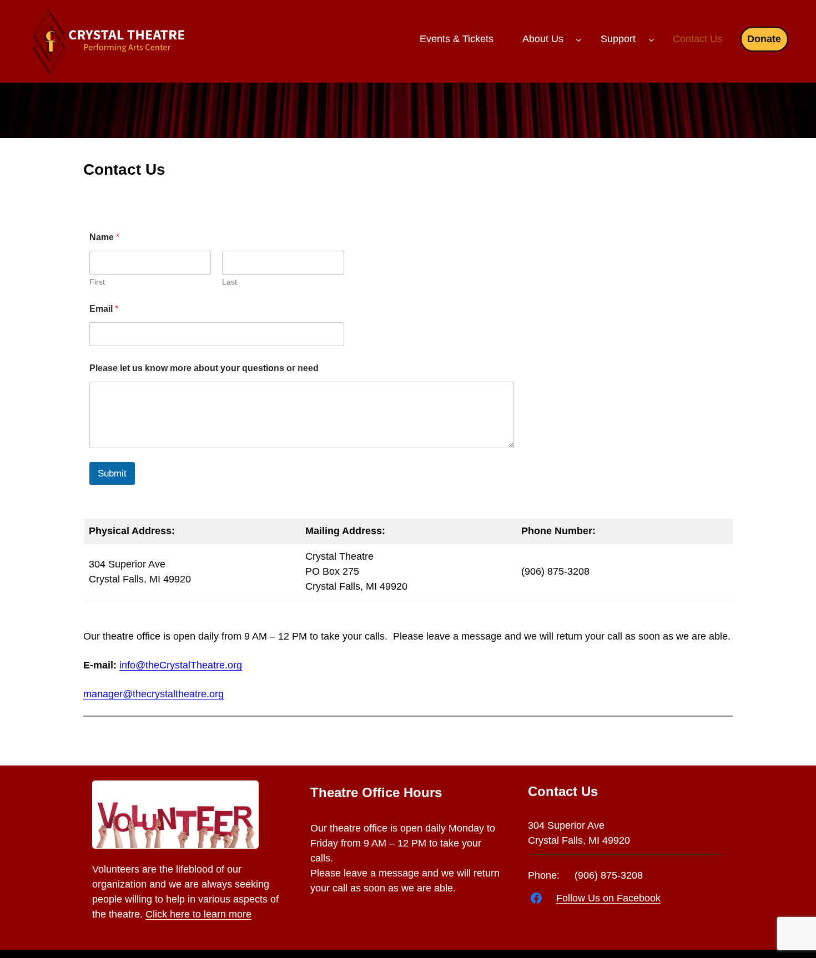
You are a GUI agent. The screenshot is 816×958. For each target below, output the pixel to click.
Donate (764, 38)
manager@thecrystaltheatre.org (153, 694)
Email (103, 308)
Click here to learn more (198, 914)
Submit (112, 473)
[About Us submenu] (579, 40)
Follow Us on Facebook (608, 898)
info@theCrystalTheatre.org (180, 665)
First (97, 281)
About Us (542, 38)
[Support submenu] (651, 40)
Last (229, 281)
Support (618, 38)
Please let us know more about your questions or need (204, 368)
